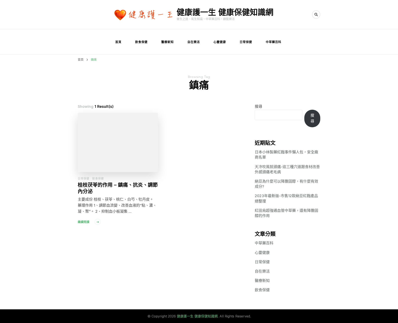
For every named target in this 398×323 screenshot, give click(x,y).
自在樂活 (193, 42)
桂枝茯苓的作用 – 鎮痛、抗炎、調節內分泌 (118, 188)
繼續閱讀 (83, 222)
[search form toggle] (316, 14)
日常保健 (246, 42)
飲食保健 (141, 42)
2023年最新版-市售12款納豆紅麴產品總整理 (286, 198)
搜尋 (258, 106)
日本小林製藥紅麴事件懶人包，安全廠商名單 (286, 154)
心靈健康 (220, 42)
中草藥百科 (273, 42)
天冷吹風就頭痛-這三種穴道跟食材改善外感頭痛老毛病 (287, 169)
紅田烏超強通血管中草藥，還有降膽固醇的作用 (286, 213)
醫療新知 (167, 42)
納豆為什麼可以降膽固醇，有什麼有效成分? (286, 184)
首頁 (118, 42)
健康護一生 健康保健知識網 (225, 12)
